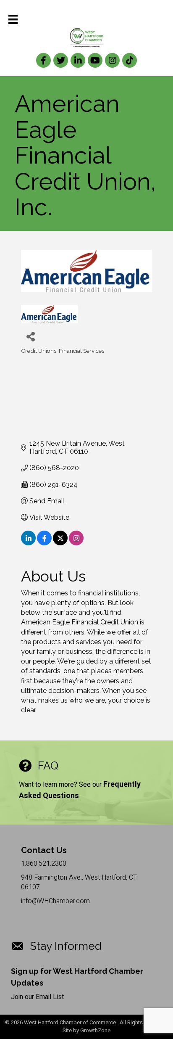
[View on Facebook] (44, 543)
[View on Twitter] (60, 543)
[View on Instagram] (76, 543)
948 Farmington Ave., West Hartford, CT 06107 (79, 882)
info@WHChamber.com (55, 901)
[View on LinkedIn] (28, 543)
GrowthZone (95, 1030)
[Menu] (13, 19)
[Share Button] (30, 336)
